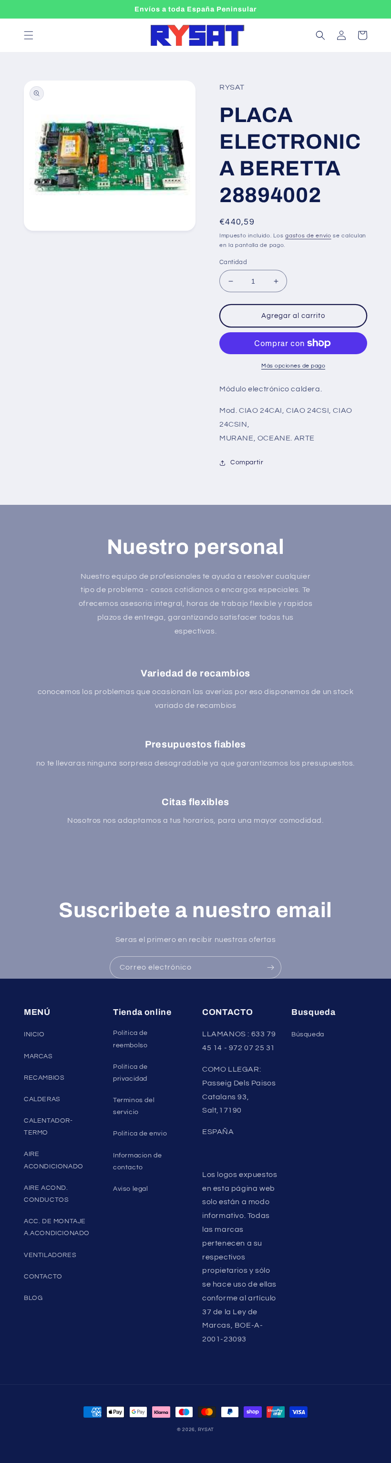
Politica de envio (140, 1133)
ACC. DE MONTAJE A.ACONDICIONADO (57, 1227)
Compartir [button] (246, 462)
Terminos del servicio (133, 1106)
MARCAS (38, 1056)
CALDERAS (42, 1099)
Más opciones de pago (293, 366)
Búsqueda (307, 1034)
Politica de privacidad (130, 1073)
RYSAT (206, 1429)
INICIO (34, 1034)
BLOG (33, 1298)
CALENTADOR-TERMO (48, 1126)
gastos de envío (308, 236)
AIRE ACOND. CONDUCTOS (46, 1194)
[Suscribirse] (270, 967)
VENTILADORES (50, 1255)
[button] (28, 35)
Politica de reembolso (130, 1039)
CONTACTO (43, 1276)
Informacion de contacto (137, 1161)
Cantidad (233, 262)
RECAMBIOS (44, 1077)
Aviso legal (130, 1189)
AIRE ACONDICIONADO (53, 1160)
